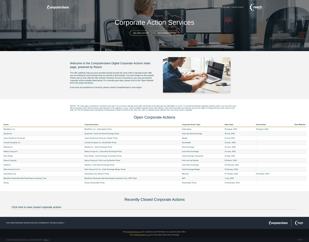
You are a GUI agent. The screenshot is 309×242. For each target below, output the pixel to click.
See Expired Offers (167, 33)
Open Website (304, 129)
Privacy (46, 240)
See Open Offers (141, 33)
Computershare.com (134, 232)
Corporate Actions (221, 7)
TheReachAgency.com (142, 235)
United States (237, 7)
